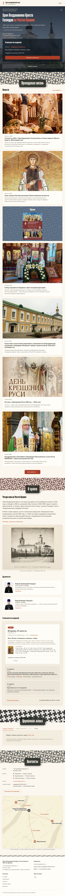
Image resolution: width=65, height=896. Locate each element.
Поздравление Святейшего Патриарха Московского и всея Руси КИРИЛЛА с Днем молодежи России (30, 458)
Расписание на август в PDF (50, 700)
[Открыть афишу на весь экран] (32, 226)
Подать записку (32, 66)
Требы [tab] (36, 728)
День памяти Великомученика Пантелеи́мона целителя (27, 195)
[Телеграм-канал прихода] (61, 10)
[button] (32, 587)
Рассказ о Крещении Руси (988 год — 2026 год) (23, 402)
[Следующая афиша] (60, 226)
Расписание (6, 879)
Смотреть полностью (32, 57)
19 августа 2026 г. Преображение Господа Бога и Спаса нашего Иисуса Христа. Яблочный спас (32, 139)
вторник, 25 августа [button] (18, 47)
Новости (5, 881)
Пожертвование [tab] (23, 728)
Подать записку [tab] (8, 728)
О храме (5, 876)
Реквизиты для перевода (12, 791)
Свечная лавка (7, 884)
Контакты (5, 886)
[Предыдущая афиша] (5, 226)
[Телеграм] (35, 877)
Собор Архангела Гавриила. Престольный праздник (25, 287)
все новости (57, 90)
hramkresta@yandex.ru (19, 781)
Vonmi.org (31, 735)
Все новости (32, 472)
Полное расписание (13, 700)
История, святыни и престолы (13, 521)
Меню (60, 3)
